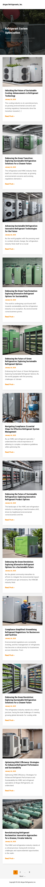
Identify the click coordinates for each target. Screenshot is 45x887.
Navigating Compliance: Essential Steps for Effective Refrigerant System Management (22, 429)
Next (23, 876)
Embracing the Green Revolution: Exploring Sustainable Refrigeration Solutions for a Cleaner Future (20, 700)
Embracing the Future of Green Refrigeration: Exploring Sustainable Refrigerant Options (21, 361)
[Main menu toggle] (40, 4)
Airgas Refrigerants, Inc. (12, 4)
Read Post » (9, 116)
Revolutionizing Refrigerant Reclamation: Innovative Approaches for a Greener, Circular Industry (21, 835)
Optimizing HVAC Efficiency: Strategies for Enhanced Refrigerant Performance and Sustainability (22, 765)
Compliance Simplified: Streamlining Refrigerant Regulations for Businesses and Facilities (22, 632)
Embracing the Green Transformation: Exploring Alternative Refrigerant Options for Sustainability (21, 294)
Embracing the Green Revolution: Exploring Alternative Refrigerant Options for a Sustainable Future (19, 564)
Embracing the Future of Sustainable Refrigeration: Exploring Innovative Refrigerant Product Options (21, 497)
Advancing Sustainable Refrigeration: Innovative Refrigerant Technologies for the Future (21, 228)
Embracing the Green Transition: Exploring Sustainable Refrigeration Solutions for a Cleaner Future (20, 161)
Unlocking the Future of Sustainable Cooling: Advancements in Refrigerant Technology (21, 93)
